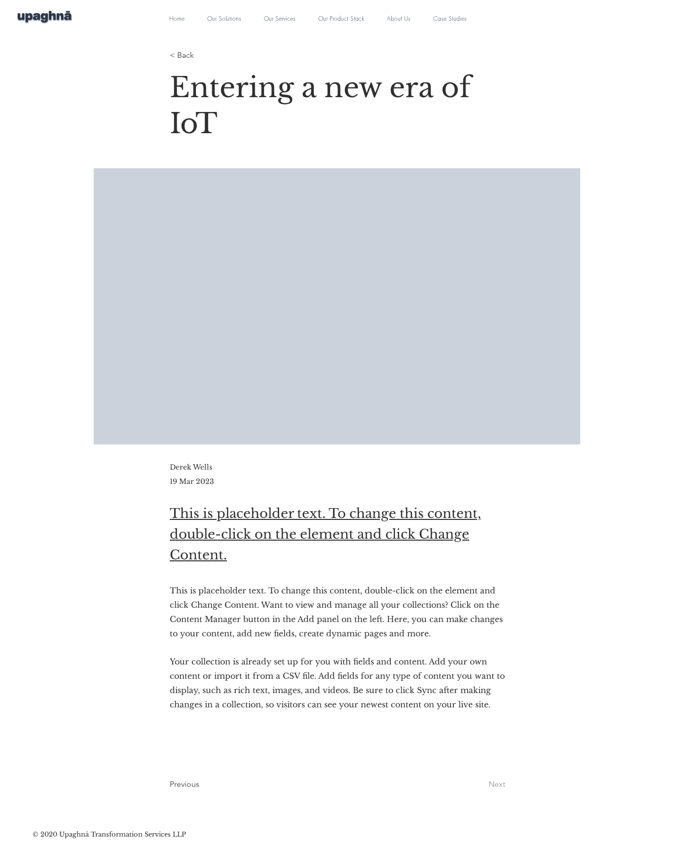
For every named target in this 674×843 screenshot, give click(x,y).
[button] (224, 14)
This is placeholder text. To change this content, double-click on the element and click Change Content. (325, 534)
